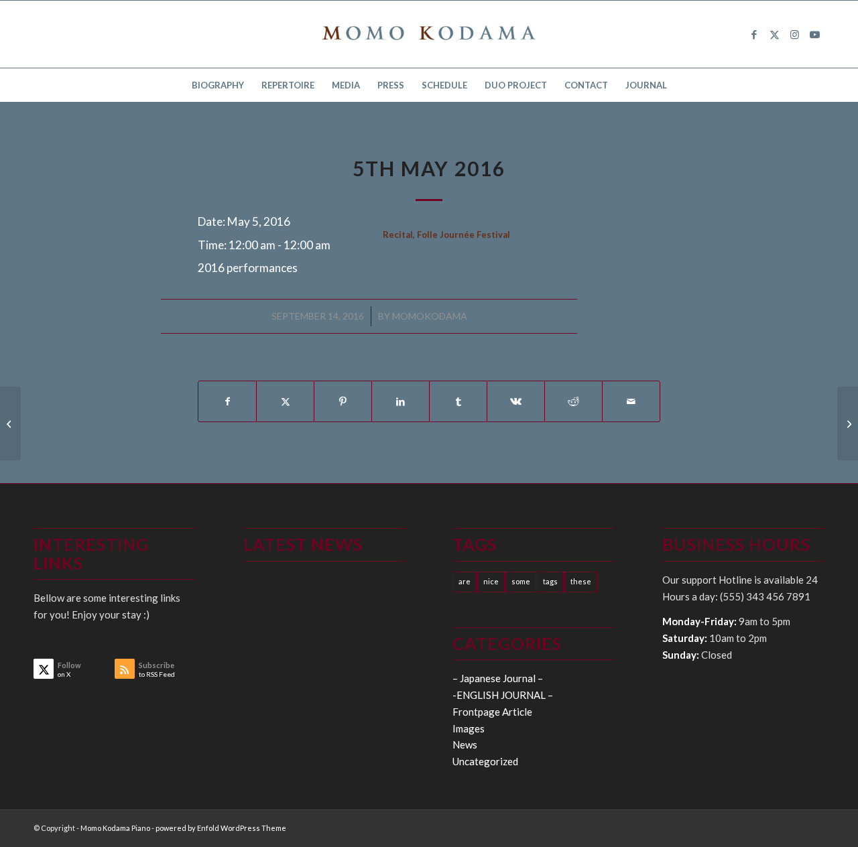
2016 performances (429, 145)
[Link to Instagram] (794, 34)
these (580, 581)
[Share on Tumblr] (458, 401)
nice (491, 581)
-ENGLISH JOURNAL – (502, 695)
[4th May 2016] (10, 423)
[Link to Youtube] (814, 34)
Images (468, 728)
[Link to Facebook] (754, 34)
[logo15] (429, 34)
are (464, 581)
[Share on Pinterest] (342, 401)
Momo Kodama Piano (115, 828)
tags (550, 581)
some (520, 581)
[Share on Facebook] (227, 401)
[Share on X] (285, 401)
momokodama (429, 316)
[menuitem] (218, 85)
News (464, 744)
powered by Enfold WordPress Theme (221, 828)
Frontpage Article (492, 712)
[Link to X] (774, 34)
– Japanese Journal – (497, 678)
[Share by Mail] (631, 401)
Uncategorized (485, 761)
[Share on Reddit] (573, 401)
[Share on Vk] (515, 401)
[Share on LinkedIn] (400, 401)
